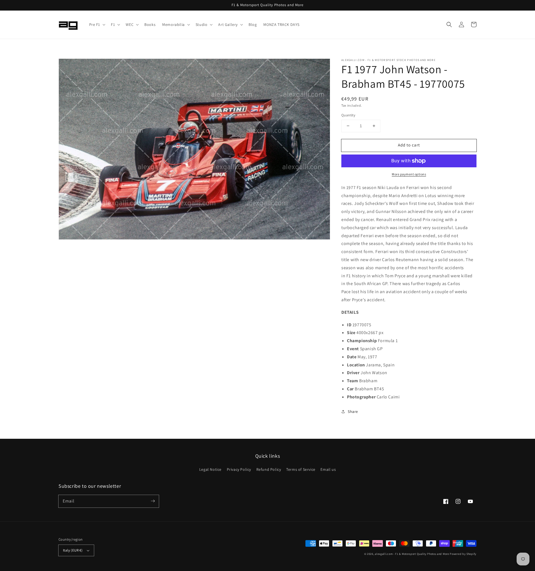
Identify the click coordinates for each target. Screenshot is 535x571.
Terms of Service (300, 469)
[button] (97, 24)
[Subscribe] (153, 501)
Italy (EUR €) (72, 550)
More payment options (409, 174)
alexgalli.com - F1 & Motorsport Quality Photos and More (412, 554)
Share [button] (353, 411)
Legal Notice (210, 469)
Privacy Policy (239, 469)
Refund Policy (268, 469)
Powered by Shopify (463, 554)
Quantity (348, 115)
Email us (328, 469)
